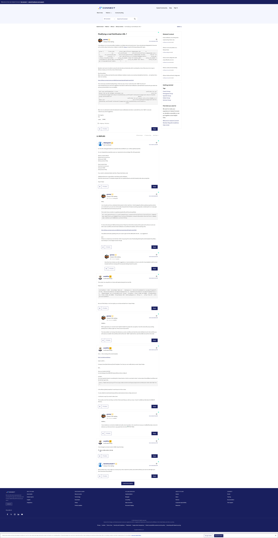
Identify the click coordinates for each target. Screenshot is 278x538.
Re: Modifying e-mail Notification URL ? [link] (133, 26)
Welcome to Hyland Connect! (171, 121)
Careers (177, 494)
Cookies (103, 525)
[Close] (275, 535)
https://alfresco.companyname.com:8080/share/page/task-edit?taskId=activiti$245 (116, 80)
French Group (166, 91)
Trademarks (128, 525)
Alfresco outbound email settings (170, 67)
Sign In (176, 8)
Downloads (77, 500)
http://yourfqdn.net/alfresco (104, 357)
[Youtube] (22, 514)
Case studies (29, 494)
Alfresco (112, 26)
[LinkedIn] (18, 514)
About (177, 497)
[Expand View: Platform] (111, 13)
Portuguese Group (168, 94)
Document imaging (129, 505)
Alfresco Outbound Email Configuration (171, 75)
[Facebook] (7, 514)
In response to (113, 198)
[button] (100, 129)
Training (229, 497)
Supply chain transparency (138, 525)
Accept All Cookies (219, 535)
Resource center (78, 494)
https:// (125, 47)
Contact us (9, 504)
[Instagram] (14, 514)
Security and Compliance (119, 525)
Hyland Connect (100, 26)
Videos (76, 502)
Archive (103, 119)
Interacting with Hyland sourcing (173, 525)
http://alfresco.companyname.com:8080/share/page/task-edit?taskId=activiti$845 (118, 230)
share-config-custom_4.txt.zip (106, 450)
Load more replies (128, 483)
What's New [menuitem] (100, 13)
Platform (107, 26)
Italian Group (166, 98)
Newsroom (178, 505)
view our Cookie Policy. (136, 535)
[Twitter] (11, 514)
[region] (139, 535)
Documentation (230, 500)
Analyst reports (30, 497)
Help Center (166, 125)
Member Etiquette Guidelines (171, 123)
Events (228, 494)
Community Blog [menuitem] (119, 13)
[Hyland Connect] (106, 8)
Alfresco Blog (166, 52)
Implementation (128, 494)
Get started (24, 2)
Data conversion (128, 502)
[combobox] (127, 19)
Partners (177, 500)
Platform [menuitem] (108, 13)
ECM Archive (107, 123)
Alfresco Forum (166, 42)
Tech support (230, 502)
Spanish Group (167, 96)
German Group (167, 100)
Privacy (98, 525)
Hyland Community (161, 8)
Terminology (77, 497)
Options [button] (179, 26)
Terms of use (109, 525)
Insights (28, 500)
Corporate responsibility (181, 502)
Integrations (29, 502)
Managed (127, 497)
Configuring (101, 123)
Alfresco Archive (119, 26)
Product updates (78, 505)
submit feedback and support (36, 2)
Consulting (127, 500)
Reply (154, 129)
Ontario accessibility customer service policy (155, 525)
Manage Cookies (208, 535)
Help (170, 8)
